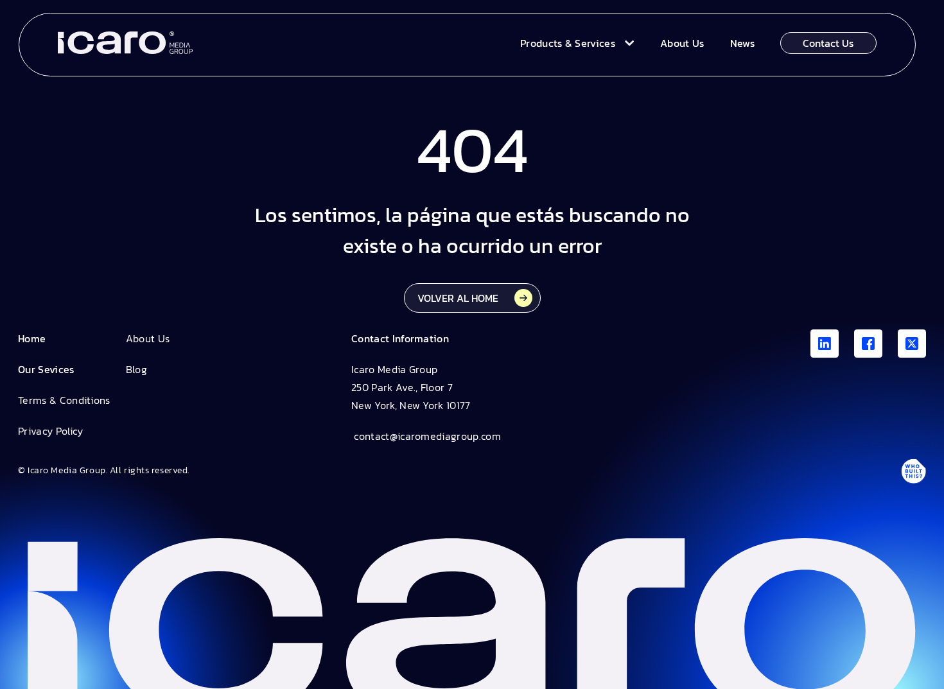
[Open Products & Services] (626, 43)
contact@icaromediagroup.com (426, 436)
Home (32, 338)
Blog (136, 369)
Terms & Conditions (64, 400)
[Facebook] (868, 343)
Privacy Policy (50, 431)
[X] (912, 343)
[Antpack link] (913, 471)
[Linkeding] (824, 343)
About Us (148, 338)
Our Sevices (46, 369)
